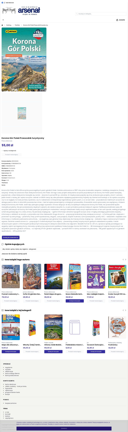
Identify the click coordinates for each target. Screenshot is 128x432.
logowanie (8, 388)
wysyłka (8, 369)
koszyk (7, 394)
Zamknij (64, 428)
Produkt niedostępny (11, 154)
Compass (12, 168)
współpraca (9, 418)
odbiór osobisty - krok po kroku (15, 386)
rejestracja (9, 390)
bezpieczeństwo (10, 403)
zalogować (32, 249)
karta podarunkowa (12, 375)
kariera (7, 416)
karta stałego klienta (12, 373)
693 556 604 (10, 3)
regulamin (8, 368)
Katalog (8, 25)
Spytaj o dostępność (10, 150)
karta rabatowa (10, 384)
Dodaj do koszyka (74, 301)
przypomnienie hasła (12, 392)
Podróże (17, 25)
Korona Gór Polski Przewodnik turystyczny (35, 25)
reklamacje (9, 371)
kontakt (7, 414)
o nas (7, 412)
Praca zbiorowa (7, 141)
